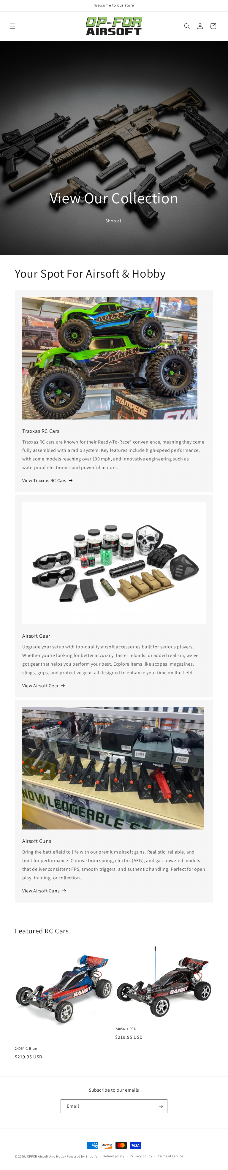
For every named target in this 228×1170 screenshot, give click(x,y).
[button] (12, 26)
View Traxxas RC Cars (44, 480)
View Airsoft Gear (40, 686)
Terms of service (170, 1156)
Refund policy (113, 1156)
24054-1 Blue (26, 1048)
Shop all (114, 221)
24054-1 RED (126, 1029)
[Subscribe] (160, 1106)
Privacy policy (141, 1156)
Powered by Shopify (82, 1156)
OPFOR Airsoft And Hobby (46, 1156)
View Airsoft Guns (41, 891)
